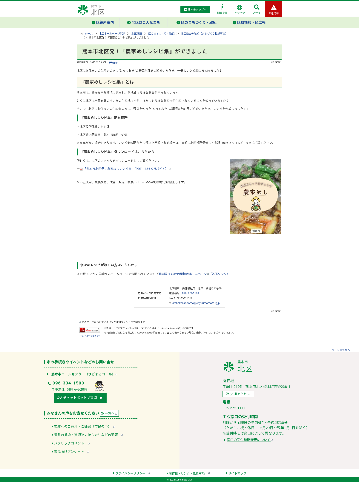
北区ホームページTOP (112, 33)
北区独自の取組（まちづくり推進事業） (204, 33)
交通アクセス (240, 394)
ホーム (89, 33)
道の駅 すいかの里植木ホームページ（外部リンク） (194, 274)
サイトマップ (237, 473)
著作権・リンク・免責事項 (188, 473)
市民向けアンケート (71, 452)
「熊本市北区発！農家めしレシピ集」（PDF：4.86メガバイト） (126, 169)
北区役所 (136, 33)
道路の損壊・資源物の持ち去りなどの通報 (87, 435)
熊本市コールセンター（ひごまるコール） (83, 374)
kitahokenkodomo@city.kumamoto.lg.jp (195, 303)
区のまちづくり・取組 (161, 33)
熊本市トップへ (197, 9)
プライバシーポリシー (131, 473)
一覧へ (110, 413)
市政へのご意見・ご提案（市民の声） (83, 426)
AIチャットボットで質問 (80, 398)
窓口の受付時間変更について (249, 440)
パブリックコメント (71, 443)
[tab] (103, 22)
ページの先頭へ (341, 350)
